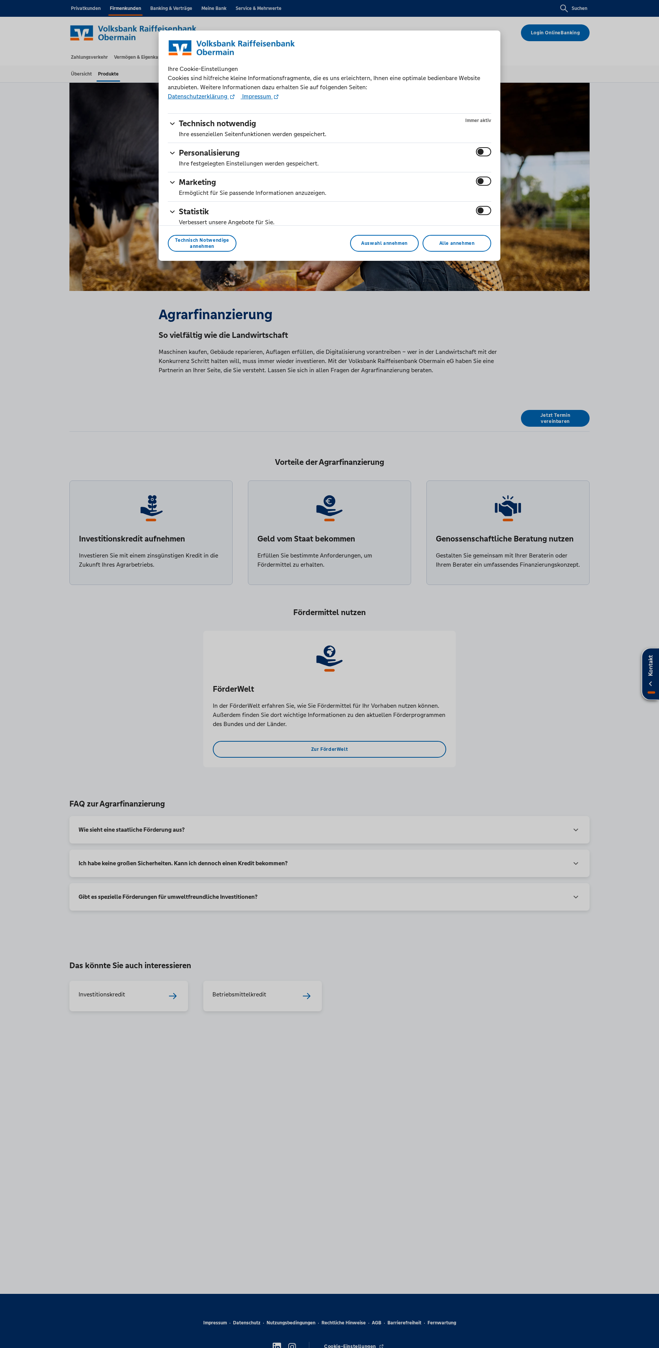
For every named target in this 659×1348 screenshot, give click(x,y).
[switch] (483, 151)
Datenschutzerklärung (198, 96)
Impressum (257, 96)
